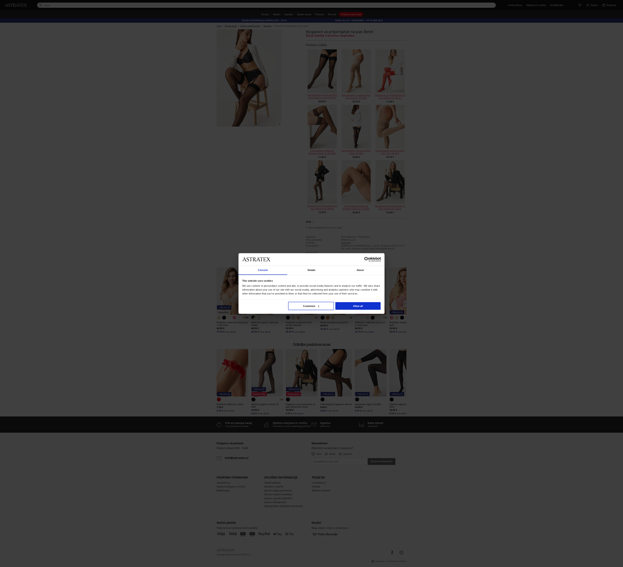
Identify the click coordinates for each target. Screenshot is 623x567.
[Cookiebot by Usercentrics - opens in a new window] (367, 259)
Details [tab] (312, 270)
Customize (309, 305)
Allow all (358, 305)
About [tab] (360, 270)
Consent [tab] (263, 270)
